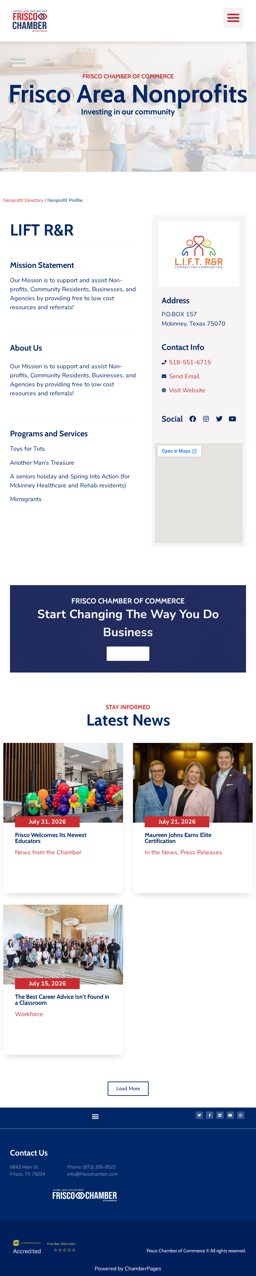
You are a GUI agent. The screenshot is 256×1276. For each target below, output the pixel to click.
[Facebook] (192, 419)
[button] (233, 18)
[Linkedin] (220, 1115)
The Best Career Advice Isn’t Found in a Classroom (62, 999)
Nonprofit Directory (23, 200)
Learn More (128, 653)
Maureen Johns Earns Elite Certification (178, 838)
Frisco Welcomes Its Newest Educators (50, 838)
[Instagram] (240, 1115)
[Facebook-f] (209, 1115)
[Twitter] (199, 1115)
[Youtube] (230, 1115)
